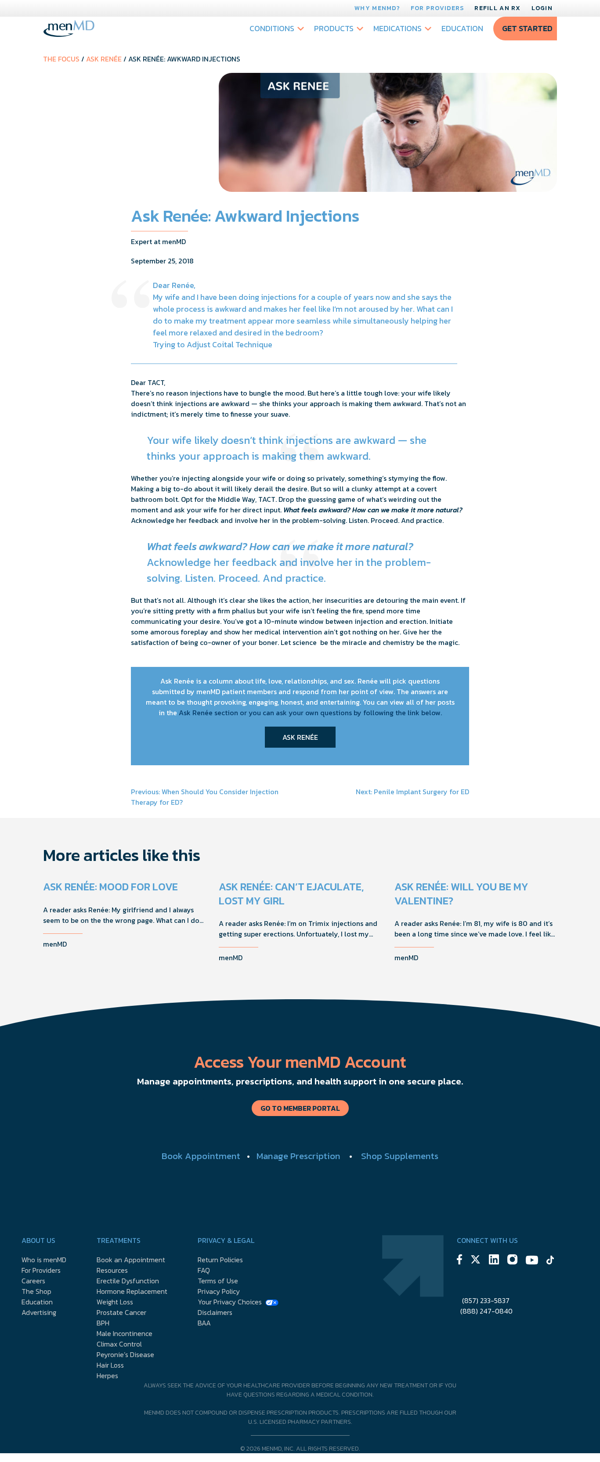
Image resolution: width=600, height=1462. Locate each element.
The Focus (61, 59)
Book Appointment (201, 1156)
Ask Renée (104, 59)
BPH (103, 1323)
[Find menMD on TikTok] (550, 1261)
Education (462, 28)
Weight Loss (115, 1301)
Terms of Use (218, 1280)
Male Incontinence (124, 1333)
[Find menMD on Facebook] (459, 1260)
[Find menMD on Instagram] (512, 1260)
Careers (33, 1280)
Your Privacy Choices (230, 1301)
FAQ (204, 1270)
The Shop (36, 1291)
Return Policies (220, 1259)
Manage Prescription (298, 1156)
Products (334, 28)
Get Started (527, 28)
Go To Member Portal (300, 1108)
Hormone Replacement (132, 1291)
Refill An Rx (497, 8)
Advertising (39, 1312)
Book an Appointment (131, 1259)
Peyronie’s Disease (125, 1354)
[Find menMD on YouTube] (532, 1261)
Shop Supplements (399, 1156)
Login (542, 8)
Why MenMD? (377, 8)
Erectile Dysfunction (128, 1280)
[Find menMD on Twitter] (475, 1260)
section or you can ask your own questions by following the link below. (327, 712)
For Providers (437, 8)
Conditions (271, 28)
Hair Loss (110, 1365)
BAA (204, 1323)
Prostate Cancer (121, 1312)
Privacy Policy (219, 1291)
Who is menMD (44, 1259)
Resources (112, 1270)
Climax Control (119, 1344)
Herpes (107, 1375)
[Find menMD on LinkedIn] (494, 1260)
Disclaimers (215, 1312)
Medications (397, 28)
